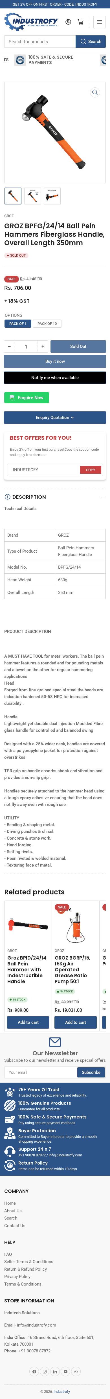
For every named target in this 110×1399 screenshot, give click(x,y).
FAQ (8, 1254)
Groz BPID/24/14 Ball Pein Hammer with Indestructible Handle (27, 969)
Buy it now (55, 361)
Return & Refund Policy (25, 1269)
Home (10, 1203)
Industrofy (62, 1391)
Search (94, 41)
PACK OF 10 (47, 324)
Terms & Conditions (22, 1284)
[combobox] (55, 41)
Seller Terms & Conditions (28, 1261)
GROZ (9, 216)
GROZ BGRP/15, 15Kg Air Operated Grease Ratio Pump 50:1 (72, 969)
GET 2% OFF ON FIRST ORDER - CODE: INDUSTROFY (55, 4)
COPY (90, 470)
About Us (13, 1210)
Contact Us (14, 1225)
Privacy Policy (17, 1276)
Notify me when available (55, 377)
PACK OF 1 (18, 324)
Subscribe (91, 1072)
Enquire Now (30, 397)
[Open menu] (99, 22)
